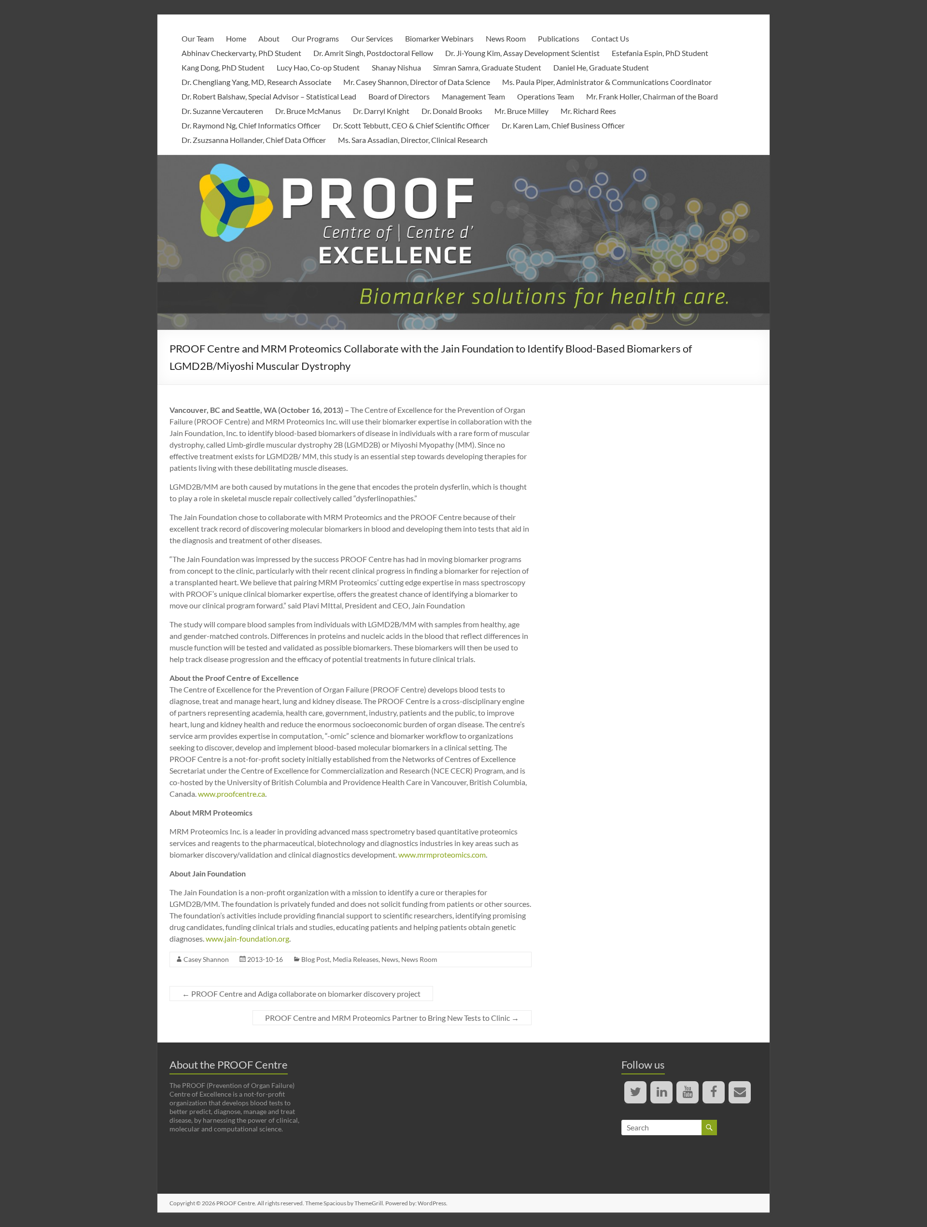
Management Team (473, 96)
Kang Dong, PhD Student (223, 67)
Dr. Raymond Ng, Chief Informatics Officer (251, 125)
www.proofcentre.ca (231, 793)
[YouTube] (687, 1092)
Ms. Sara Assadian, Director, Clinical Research (413, 139)
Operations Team (545, 96)
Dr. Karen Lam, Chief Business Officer (563, 125)
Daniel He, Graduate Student (601, 67)
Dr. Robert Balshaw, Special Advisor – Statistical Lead (269, 96)
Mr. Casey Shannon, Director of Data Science (416, 81)
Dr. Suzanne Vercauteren (222, 110)
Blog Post (315, 959)
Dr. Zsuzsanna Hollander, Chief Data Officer (254, 139)
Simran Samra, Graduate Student (487, 67)
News (389, 959)
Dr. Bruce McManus (308, 110)
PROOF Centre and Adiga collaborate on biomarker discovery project (301, 993)
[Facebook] (713, 1092)
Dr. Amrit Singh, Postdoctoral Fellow (373, 52)
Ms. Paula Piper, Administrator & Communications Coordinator (607, 81)
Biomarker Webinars (439, 38)
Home (236, 38)
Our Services (372, 38)
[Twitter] (635, 1092)
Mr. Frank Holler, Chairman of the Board (652, 96)
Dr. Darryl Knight (381, 110)
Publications (558, 38)
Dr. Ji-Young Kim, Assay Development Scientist (522, 52)
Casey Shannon (206, 959)
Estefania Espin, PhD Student (660, 52)
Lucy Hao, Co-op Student (318, 67)
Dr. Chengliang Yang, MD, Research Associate (256, 81)
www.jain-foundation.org (247, 938)
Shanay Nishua (396, 67)
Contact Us (610, 38)
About (269, 38)
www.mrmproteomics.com (442, 854)
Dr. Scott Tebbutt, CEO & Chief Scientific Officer (411, 125)
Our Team (198, 38)
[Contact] (740, 1092)
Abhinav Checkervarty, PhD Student (241, 52)
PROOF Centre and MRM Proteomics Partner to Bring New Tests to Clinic (392, 1017)
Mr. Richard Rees (588, 110)
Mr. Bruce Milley (521, 110)
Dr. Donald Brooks (451, 110)
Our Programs (315, 38)
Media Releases (356, 959)
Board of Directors (399, 96)
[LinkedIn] (661, 1092)
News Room (506, 38)
